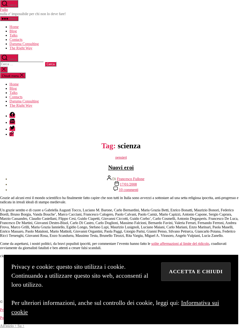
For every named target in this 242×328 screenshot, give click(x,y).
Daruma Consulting (24, 44)
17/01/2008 (128, 184)
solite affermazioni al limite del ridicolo (180, 244)
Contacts (15, 40)
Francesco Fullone (130, 179)
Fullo (4, 10)
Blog (13, 31)
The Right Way (20, 48)
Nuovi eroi (121, 167)
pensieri (121, 157)
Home (14, 27)
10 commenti (128, 190)
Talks (13, 35)
